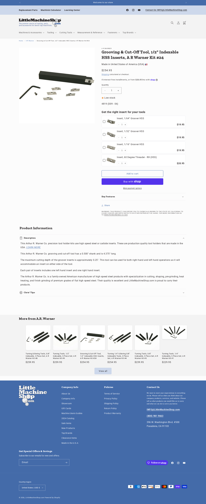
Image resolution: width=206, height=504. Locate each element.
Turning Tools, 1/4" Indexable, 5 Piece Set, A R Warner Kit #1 (173, 355)
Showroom (67, 403)
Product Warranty (112, 413)
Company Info (68, 398)
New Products (68, 428)
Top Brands (67, 433)
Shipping (105, 75)
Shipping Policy (111, 403)
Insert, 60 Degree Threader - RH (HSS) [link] (137, 157)
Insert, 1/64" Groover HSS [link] (130, 118)
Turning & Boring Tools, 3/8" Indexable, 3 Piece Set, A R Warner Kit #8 (38, 355)
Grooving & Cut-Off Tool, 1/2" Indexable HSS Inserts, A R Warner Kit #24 (92, 355)
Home (21, 40)
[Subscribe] (66, 462)
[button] (31, 32)
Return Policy (110, 408)
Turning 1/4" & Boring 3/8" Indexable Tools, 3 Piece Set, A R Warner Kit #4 (118, 355)
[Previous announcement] (20, 2)
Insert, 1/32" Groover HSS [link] (130, 131)
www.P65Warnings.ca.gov (116, 215)
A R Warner (30, 40)
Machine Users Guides (72, 413)
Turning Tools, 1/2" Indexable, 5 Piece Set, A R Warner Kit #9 (64, 355)
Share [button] (107, 205)
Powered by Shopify (52, 497)
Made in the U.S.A (70, 443)
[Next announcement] (186, 2)
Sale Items (66, 423)
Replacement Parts (28, 10)
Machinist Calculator (51, 10)
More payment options (132, 188)
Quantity (105, 85)
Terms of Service (112, 393)
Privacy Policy (110, 398)
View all (103, 371)
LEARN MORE (33, 247)
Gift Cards (66, 408)
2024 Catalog (68, 418)
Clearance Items (69, 438)
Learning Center (72, 10)
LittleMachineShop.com (35, 497)
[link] (111, 121)
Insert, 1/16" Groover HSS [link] (130, 144)
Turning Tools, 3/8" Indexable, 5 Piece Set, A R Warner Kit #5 (146, 355)
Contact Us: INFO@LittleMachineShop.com (166, 10)
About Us (66, 393)
